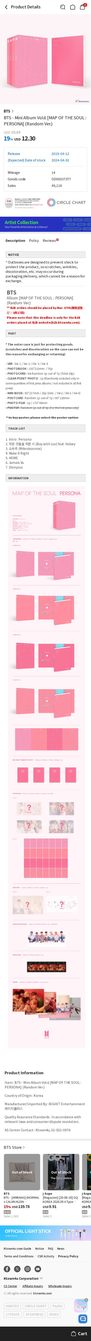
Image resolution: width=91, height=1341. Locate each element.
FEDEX (54, 1314)
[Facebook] (7, 1269)
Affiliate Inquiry (32, 1286)
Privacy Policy (68, 1256)
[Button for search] (62, 7)
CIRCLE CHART (35, 1306)
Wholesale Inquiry (60, 1286)
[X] (17, 1269)
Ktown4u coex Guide (17, 1248)
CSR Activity (46, 1256)
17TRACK (13, 1314)
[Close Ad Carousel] (86, 1300)
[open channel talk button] (82, 1318)
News (60, 1248)
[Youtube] (38, 1269)
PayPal (57, 1306)
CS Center (10, 1286)
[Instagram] (27, 1269)
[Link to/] (72, 7)
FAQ (50, 1248)
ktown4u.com (42, 1293)
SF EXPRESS (34, 1314)
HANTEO (12, 1306)
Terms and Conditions (19, 1256)
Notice (39, 1248)
